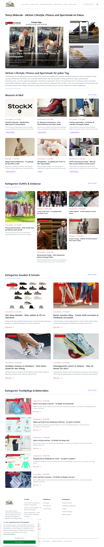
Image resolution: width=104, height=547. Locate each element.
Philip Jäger (8, 159)
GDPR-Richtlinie (46, 541)
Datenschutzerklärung (9, 534)
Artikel (26, 499)
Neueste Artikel (25, 4)
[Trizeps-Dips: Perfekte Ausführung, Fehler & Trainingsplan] (36, 44)
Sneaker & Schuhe (34, 4)
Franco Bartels (9, 119)
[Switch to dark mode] (97, 4)
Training (65, 4)
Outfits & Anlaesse (57, 4)
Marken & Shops (72, 4)
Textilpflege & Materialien (46, 4)
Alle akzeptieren (19, 542)
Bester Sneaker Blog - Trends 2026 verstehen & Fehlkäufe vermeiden (32, 514)
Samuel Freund (41, 119)
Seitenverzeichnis (68, 541)
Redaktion (46, 499)
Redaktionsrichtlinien (57, 541)
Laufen (40, 171)
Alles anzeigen (92, 94)
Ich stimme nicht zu (19, 538)
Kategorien (66, 499)
